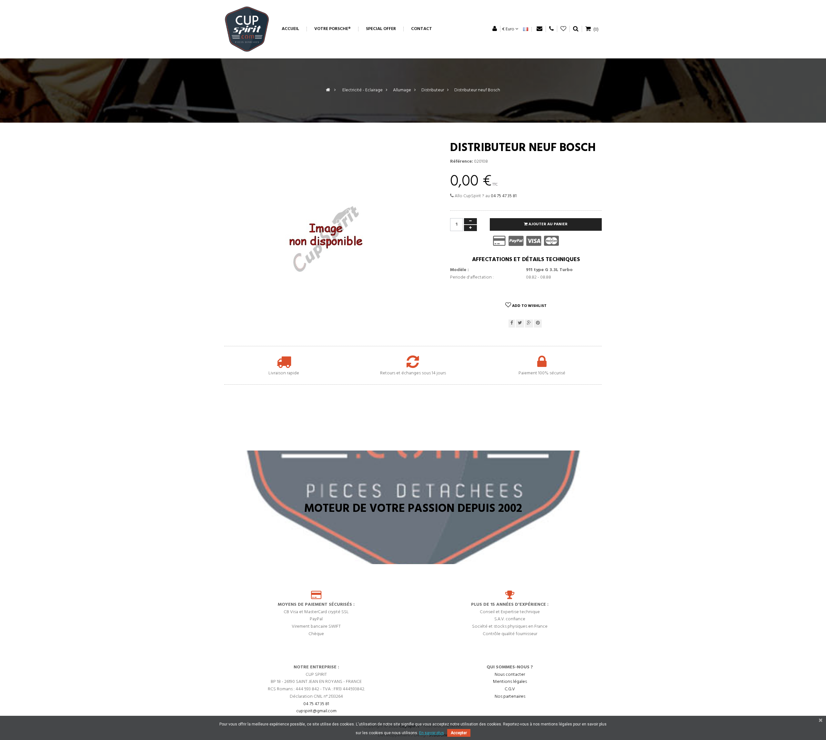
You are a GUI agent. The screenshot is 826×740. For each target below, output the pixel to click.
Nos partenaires (510, 696)
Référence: (461, 161)
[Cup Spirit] (246, 29)
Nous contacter (510, 674)
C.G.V (510, 689)
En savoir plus (431, 733)
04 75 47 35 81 (504, 196)
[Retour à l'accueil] (328, 90)
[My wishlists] (563, 29)
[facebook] (512, 323)
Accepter (459, 733)
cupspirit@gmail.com (316, 711)
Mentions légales (510, 681)
